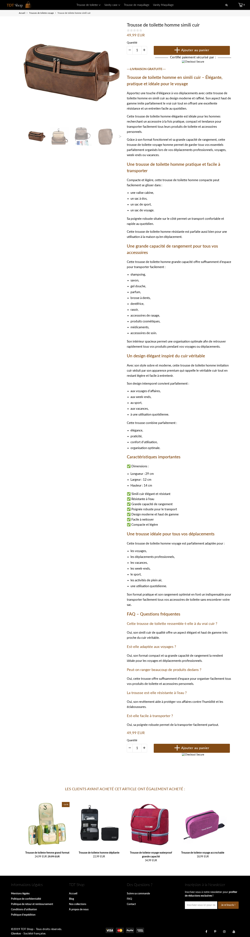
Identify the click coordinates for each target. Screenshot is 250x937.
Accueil (73, 893)
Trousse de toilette (88, 5)
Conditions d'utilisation (24, 909)
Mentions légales (20, 893)
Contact (131, 904)
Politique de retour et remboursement (32, 904)
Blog (71, 899)
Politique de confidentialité (26, 899)
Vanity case (111, 5)
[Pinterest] (215, 931)
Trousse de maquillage (136, 5)
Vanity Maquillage (163, 5)
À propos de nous (79, 909)
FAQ (129, 899)
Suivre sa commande (138, 893)
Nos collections (77, 904)
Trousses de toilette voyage (41, 13)
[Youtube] (234, 931)
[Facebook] (206, 931)
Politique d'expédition (23, 915)
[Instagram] (224, 931)
